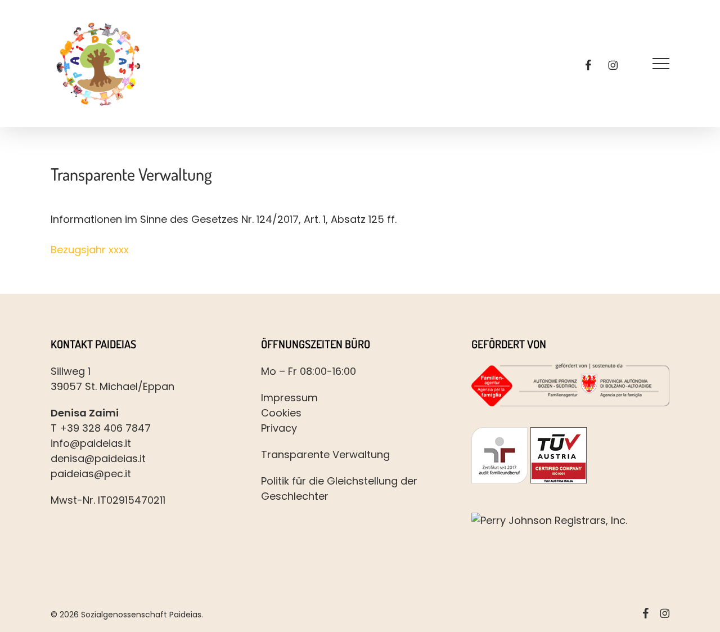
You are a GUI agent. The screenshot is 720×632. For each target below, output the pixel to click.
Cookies (281, 413)
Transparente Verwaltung (325, 454)
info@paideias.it (91, 443)
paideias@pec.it (91, 474)
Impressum (289, 398)
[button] (660, 64)
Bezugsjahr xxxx (90, 250)
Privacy (279, 428)
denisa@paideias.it (98, 458)
